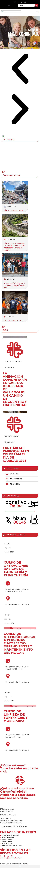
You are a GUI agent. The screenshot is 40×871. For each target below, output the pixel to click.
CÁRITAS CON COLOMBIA (13, 210)
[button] (9, 5)
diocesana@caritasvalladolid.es (11, 858)
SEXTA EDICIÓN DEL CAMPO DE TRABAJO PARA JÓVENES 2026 (14, 285)
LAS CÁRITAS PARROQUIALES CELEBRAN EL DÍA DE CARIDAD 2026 (16, 455)
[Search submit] (36, 5)
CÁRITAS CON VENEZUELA (14, 320)
